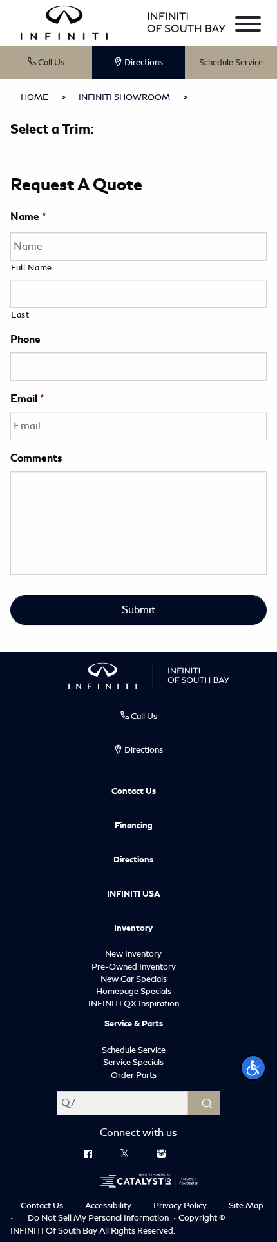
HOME (34, 97)
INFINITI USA (133, 894)
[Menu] (248, 26)
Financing (134, 825)
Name (28, 216)
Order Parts (134, 1075)
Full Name (31, 267)
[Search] (204, 1103)
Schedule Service (231, 62)
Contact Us (133, 791)
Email (27, 398)
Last (20, 315)
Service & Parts (133, 1024)
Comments (36, 458)
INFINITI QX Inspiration (133, 1003)
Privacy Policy (181, 1205)
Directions (133, 860)
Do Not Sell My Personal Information (99, 1218)
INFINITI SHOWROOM (124, 97)
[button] (253, 1068)
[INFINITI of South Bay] (123, 21)
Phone (25, 339)
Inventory (133, 928)
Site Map (246, 1205)
